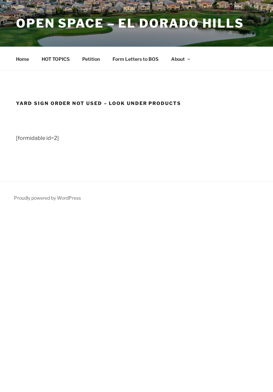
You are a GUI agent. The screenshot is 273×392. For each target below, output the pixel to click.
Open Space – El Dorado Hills (130, 23)
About (178, 59)
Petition (91, 59)
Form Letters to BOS (135, 59)
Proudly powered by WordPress (47, 198)
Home (22, 59)
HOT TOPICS (56, 59)
